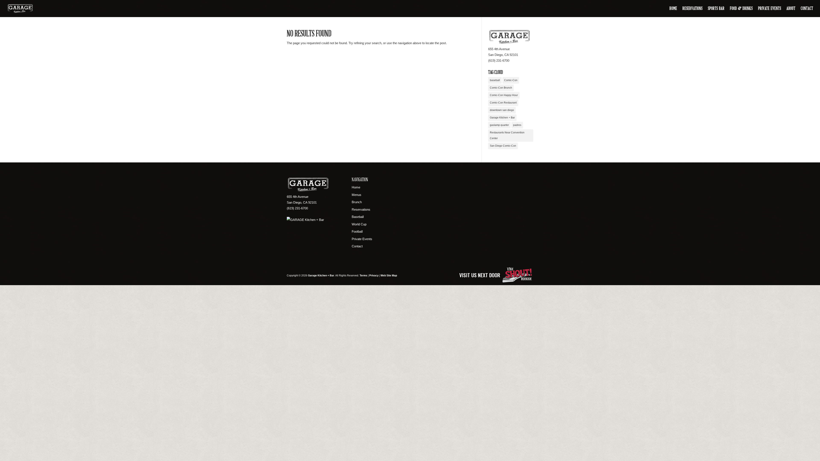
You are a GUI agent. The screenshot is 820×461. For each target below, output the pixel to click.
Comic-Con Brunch (501, 87)
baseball (495, 80)
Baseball (358, 217)
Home (673, 9)
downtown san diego (502, 110)
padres (517, 125)
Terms (363, 275)
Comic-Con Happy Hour (504, 95)
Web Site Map (389, 275)
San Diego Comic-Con (503, 145)
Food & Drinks (741, 9)
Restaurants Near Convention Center (507, 135)
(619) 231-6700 (498, 60)
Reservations (692, 9)
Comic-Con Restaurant (503, 102)
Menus (356, 195)
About (790, 9)
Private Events (769, 9)
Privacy (374, 275)
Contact (807, 9)
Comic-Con (510, 80)
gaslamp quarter (499, 125)
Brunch (357, 202)
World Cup (359, 224)
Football (357, 231)
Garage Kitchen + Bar (502, 117)
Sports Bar (716, 9)
